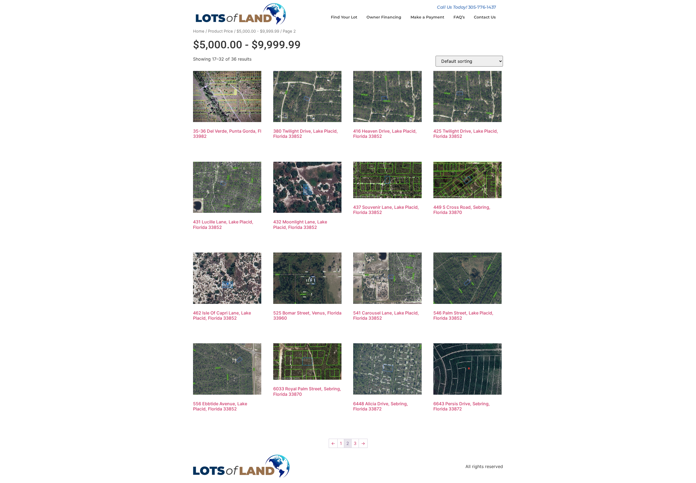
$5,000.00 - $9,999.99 (258, 31)
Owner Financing (383, 17)
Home (198, 31)
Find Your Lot (344, 17)
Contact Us (485, 17)
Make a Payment (427, 17)
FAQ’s (459, 17)
